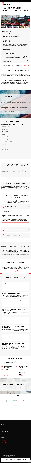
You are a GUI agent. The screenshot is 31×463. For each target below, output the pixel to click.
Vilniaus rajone (4, 201)
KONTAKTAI (2, 437)
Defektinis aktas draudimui (5, 432)
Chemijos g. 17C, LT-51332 (6, 450)
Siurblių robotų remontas (5, 144)
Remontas (2, 427)
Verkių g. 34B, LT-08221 (6, 449)
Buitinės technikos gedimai (5, 431)
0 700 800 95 (6, 375)
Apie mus (2, 424)
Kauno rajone (10, 201)
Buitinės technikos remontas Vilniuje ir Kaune (9, 60)
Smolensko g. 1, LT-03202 (6, 448)
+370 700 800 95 (4, 442)
